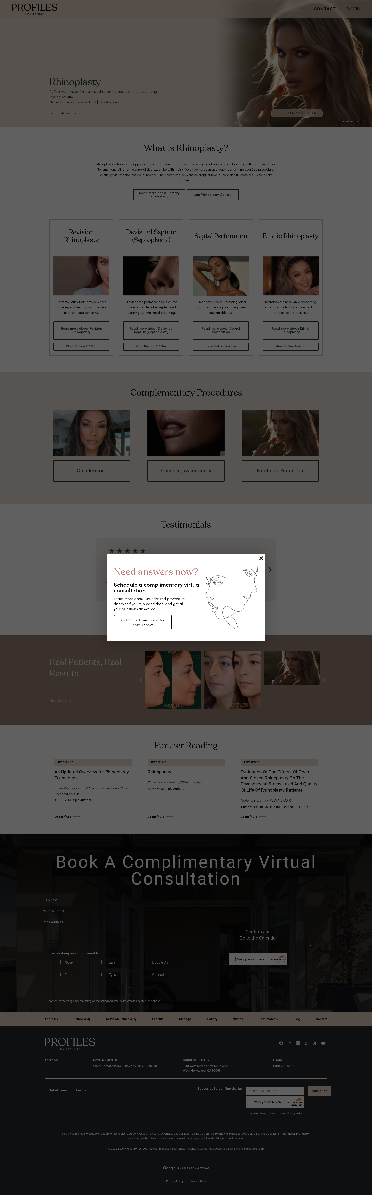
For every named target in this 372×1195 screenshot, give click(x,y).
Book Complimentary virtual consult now (143, 622)
